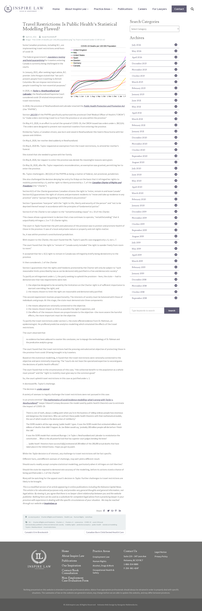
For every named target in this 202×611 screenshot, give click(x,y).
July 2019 (154, 242)
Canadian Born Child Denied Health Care (105, 532)
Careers (142, 9)
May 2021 (154, 106)
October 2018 (154, 292)
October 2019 (154, 224)
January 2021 (154, 131)
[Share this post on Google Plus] (112, 510)
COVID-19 (87, 522)
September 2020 (154, 156)
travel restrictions (50, 527)
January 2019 (154, 273)
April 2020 (154, 187)
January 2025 (154, 94)
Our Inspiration (71, 565)
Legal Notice (161, 552)
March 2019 (154, 261)
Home (56, 9)
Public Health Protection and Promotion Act (104, 106)
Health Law (68, 517)
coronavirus (79, 522)
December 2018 (154, 279)
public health (96, 525)
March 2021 (154, 119)
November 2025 (154, 69)
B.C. (30, 522)
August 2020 (154, 162)
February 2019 (154, 267)
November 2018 (154, 285)
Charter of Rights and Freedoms (52, 517)
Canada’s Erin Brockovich (36, 532)
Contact (179, 9)
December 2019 (154, 211)
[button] (192, 9)
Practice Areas (102, 9)
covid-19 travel (97, 522)
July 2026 (154, 45)
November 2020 (154, 143)
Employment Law (101, 556)
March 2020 (154, 193)
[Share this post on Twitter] (108, 510)
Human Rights (79, 517)
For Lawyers (159, 9)
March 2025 (154, 82)
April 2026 (154, 57)
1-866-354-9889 (131, 564)
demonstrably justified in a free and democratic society (44, 525)
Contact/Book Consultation (70, 572)
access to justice (34, 517)
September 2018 (154, 298)
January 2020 (154, 205)
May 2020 (154, 180)
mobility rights (70, 525)
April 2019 (154, 255)
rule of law (88, 517)
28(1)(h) (34, 114)
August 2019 (154, 236)
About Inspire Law (76, 9)
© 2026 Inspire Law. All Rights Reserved (79, 604)
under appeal (43, 389)
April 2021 (154, 113)
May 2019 (154, 248)
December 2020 (154, 137)
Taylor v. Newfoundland (33, 527)
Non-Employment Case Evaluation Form (75, 579)
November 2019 (154, 218)
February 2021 (154, 125)
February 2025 (154, 88)
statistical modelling (110, 525)
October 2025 (154, 76)
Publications (125, 9)
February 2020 (154, 199)
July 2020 (154, 168)
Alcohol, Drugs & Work (103, 565)
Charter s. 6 (69, 522)
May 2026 (154, 51)
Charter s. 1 (60, 522)
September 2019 (154, 230)
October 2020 (154, 150)
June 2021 (154, 100)
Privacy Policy (161, 556)
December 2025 (154, 63)
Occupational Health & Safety (103, 571)
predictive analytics (84, 525)
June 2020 (154, 174)
